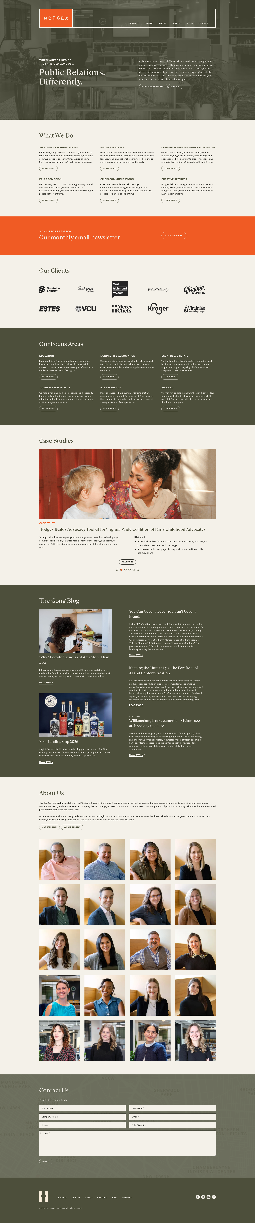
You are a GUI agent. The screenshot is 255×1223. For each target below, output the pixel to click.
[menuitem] (134, 23)
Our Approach (49, 841)
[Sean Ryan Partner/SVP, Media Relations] (104, 873)
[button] (117, 584)
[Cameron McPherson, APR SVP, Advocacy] (104, 918)
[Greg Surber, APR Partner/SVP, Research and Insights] (59, 918)
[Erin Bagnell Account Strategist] (195, 963)
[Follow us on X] (203, 1211)
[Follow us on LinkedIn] (209, 1211)
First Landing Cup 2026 (58, 755)
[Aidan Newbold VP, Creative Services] (59, 963)
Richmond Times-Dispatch (180, 554)
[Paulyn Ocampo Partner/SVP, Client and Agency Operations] (150, 873)
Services (134, 23)
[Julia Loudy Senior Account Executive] (150, 1009)
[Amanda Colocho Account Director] (104, 963)
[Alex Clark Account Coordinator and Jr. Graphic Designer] (104, 1054)
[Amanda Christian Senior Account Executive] (195, 1009)
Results (175, 87)
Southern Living (146, 558)
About (162, 23)
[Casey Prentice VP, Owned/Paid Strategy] (150, 918)
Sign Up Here (174, 235)
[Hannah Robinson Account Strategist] (104, 1009)
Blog (190, 23)
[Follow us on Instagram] (214, 1211)
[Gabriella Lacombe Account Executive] (59, 1054)
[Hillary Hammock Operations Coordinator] (195, 1054)
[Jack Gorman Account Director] (150, 963)
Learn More (48, 168)
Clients (148, 23)
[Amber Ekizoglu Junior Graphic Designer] (150, 1054)
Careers (177, 23)
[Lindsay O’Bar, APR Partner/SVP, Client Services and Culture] (195, 873)
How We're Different (153, 87)
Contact (203, 23)
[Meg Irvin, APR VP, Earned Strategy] (195, 918)
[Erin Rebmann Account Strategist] (59, 1009)
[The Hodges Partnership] (56, 18)
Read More (127, 576)
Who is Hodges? (72, 841)
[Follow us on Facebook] (198, 1211)
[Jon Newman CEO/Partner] (59, 873)
